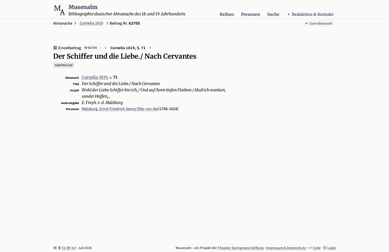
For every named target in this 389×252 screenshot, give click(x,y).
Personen (250, 14)
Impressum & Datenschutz (286, 247)
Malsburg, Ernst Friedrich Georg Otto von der (120, 109)
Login (331, 247)
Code (317, 247)
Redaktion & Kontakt (313, 14)
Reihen (227, 14)
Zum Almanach (320, 23)
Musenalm (83, 7)
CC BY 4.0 (69, 247)
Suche (273, 14)
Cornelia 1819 (91, 23)
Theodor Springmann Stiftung (241, 247)
